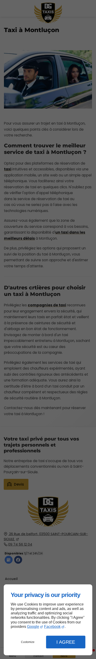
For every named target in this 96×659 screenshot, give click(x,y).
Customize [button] (27, 642)
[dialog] (48, 619)
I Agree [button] (65, 642)
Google (33, 627)
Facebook (52, 627)
